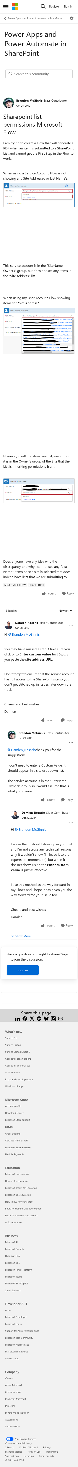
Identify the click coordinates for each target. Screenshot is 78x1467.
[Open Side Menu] (6, 6)
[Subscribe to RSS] (53, 1018)
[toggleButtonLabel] (72, 18)
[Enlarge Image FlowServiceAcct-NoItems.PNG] (39, 195)
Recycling (29, 1456)
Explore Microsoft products (19, 1079)
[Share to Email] (60, 1018)
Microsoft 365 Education (18, 1194)
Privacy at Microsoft (15, 1398)
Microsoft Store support (17, 1119)
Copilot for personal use (17, 1065)
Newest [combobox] (66, 611)
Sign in (23, 970)
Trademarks (52, 1451)
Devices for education (16, 1181)
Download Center (14, 1113)
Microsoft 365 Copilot (16, 1283)
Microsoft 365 (12, 1262)
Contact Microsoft (28, 1447)
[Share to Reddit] (39, 1018)
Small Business (13, 1290)
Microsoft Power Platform (18, 1269)
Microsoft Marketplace (17, 1344)
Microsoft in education (17, 1174)
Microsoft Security (14, 1249)
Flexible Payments (14, 1154)
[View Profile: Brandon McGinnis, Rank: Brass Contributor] (8, 103)
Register (54, 6)
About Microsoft (13, 1385)
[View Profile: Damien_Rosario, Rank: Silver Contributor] (8, 625)
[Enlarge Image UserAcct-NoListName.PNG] (39, 490)
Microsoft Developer (16, 1317)
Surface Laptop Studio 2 (17, 1051)
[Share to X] (32, 1018)
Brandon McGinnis (29, 100)
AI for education (13, 1222)
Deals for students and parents (21, 1215)
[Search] (43, 6)
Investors (10, 1405)
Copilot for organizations (18, 1058)
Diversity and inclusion (17, 1412)
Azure (8, 1310)
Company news (13, 1392)
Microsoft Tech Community (19, 1337)
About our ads (46, 1456)
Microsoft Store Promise (18, 1147)
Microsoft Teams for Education (21, 1187)
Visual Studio (12, 1358)
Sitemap (9, 1447)
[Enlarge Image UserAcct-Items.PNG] (39, 331)
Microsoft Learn (13, 1324)
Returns (9, 1126)
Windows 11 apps (14, 1086)
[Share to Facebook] (25, 1018)
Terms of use (34, 1451)
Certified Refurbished (16, 1140)
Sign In (68, 6)
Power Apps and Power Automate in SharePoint (35, 18)
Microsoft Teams (13, 1276)
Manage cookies (13, 1451)
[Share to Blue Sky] (46, 1018)
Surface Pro (11, 1038)
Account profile (13, 1106)
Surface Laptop (13, 1044)
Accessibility (11, 1419)
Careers (9, 1378)
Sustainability (12, 1426)
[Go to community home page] (15, 6)
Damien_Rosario (27, 623)
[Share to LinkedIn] (17, 1018)
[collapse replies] (39, 619)
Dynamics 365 (12, 1255)
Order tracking (12, 1133)
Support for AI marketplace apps (22, 1330)
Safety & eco (12, 1456)
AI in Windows (12, 1072)
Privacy (46, 1447)
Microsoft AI (11, 1242)
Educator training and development (23, 1208)
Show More (23, 936)
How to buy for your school (19, 1201)
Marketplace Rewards (16, 1351)
